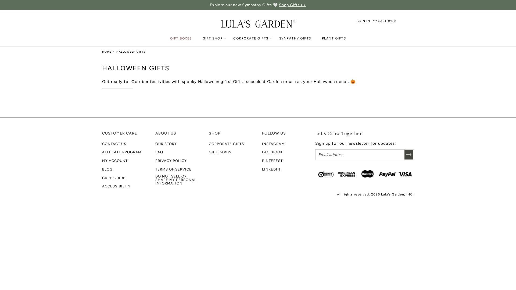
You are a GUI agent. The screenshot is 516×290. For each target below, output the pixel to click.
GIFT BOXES (181, 38)
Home (106, 51)
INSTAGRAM (273, 144)
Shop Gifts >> (292, 5)
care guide (114, 178)
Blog (107, 169)
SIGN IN (363, 21)
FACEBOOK (272, 152)
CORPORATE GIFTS (250, 38)
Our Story (166, 144)
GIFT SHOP (213, 38)
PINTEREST (272, 160)
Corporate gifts (226, 144)
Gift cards (220, 152)
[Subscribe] (408, 155)
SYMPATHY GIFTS (295, 38)
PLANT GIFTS (334, 38)
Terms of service (173, 169)
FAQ (159, 152)
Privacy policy (171, 160)
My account (115, 160)
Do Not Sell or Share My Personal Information (175, 180)
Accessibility (116, 186)
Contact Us (114, 144)
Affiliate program (121, 152)
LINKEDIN (271, 169)
